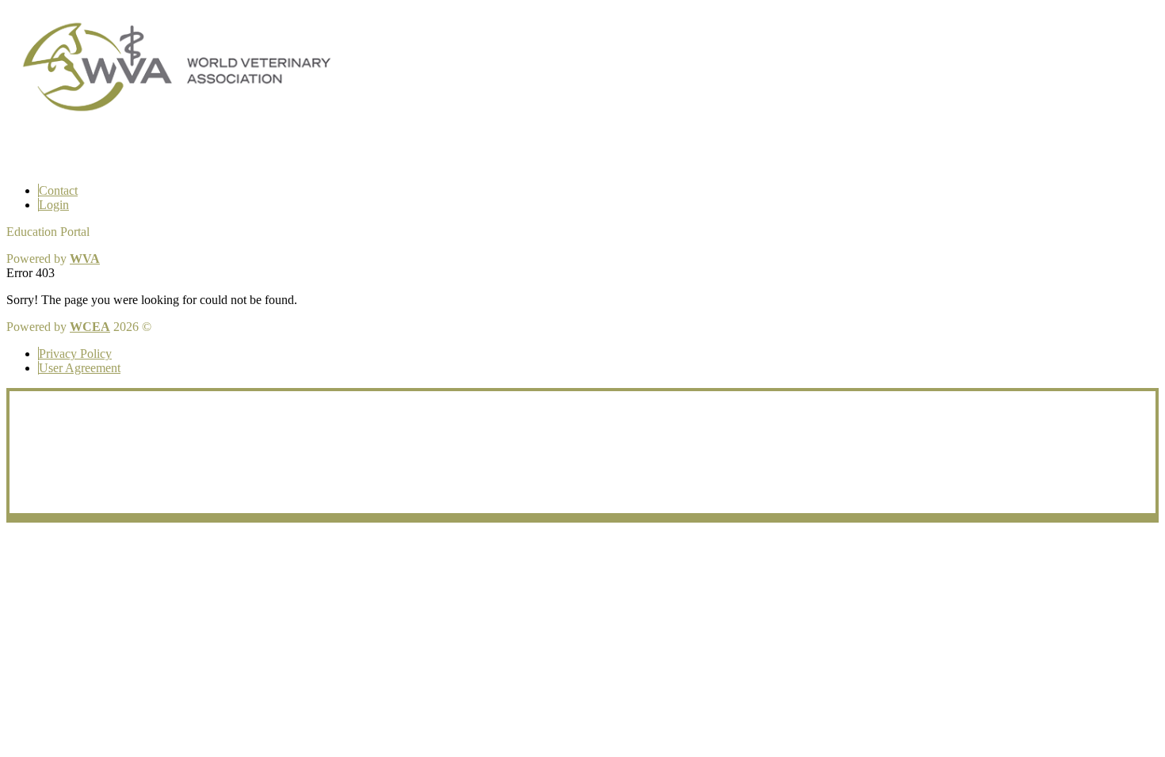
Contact (58, 190)
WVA (85, 258)
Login (54, 204)
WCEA (90, 326)
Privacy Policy (75, 353)
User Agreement (79, 368)
